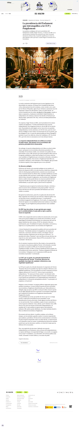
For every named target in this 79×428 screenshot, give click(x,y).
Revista (18, 405)
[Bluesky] (61, 392)
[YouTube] (67, 392)
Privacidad (19, 408)
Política (7, 395)
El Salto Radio (9, 403)
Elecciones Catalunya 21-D (45, 20)
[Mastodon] (70, 392)
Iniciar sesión (74, 13)
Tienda (18, 401)
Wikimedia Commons (25, 89)
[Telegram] (57, 392)
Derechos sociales (21, 396)
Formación (30, 398)
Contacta (19, 403)
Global (7, 398)
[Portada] (39, 13)
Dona (26, 392)
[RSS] (72, 392)
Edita (29, 396)
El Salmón (8, 396)
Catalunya (25, 20)
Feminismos (8, 408)
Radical (7, 400)
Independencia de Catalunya (33, 20)
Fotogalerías (8, 405)
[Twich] (63, 392)
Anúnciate (19, 406)
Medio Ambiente (20, 395)
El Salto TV (8, 401)
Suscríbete (68, 13)
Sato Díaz (21, 96)
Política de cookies (32, 405)
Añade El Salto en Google (51, 43)
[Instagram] (59, 392)
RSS (29, 400)
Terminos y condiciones (33, 406)
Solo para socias (20, 398)
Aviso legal (30, 401)
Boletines (19, 400)
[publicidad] (39, 6)
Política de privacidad (32, 403)
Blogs (7, 406)
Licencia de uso (31, 395)
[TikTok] (68, 392)
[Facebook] (65, 392)
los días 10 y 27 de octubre (44, 112)
